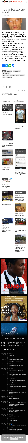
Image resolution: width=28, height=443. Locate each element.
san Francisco (6, 73)
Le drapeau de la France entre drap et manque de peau (20, 230)
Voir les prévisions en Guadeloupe (13, 342)
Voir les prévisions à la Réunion (12, 345)
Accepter (14, 439)
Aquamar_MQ (19, 338)
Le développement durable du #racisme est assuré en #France (20, 173)
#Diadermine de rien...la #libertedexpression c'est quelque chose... (20, 199)
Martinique (12, 357)
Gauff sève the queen (14, 416)
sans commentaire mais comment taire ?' (13, 75)
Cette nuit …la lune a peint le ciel (16, 370)
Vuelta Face (11, 355)
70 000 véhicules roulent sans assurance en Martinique (15, 430)
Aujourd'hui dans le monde (7, 106)
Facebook (9, 71)
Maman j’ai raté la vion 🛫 (15, 398)
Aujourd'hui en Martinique (19, 106)
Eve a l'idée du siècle (19, 215)
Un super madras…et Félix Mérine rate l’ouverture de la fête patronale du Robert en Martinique (17, 404)
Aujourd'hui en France (19, 152)
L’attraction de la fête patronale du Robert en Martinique (17, 410)
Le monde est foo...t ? (19, 92)
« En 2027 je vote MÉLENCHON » (16, 365)
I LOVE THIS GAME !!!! (6, 204)
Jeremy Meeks (16, 71)
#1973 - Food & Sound (9, 95)
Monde (11, 353)
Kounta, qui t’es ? (13, 420)
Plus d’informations (19, 437)
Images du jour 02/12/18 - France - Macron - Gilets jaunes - (7, 145)
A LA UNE (5, 132)
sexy (4, 77)
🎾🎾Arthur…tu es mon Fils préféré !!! (17, 425)
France (11, 363)
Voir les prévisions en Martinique (12, 344)
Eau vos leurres (5, 169)
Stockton (9, 77)
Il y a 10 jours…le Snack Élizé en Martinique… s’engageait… (16, 360)
